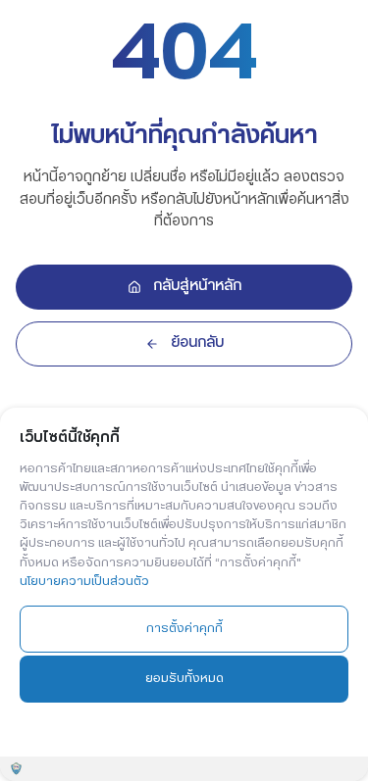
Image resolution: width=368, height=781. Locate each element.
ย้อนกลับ (197, 343)
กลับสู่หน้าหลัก (197, 286)
